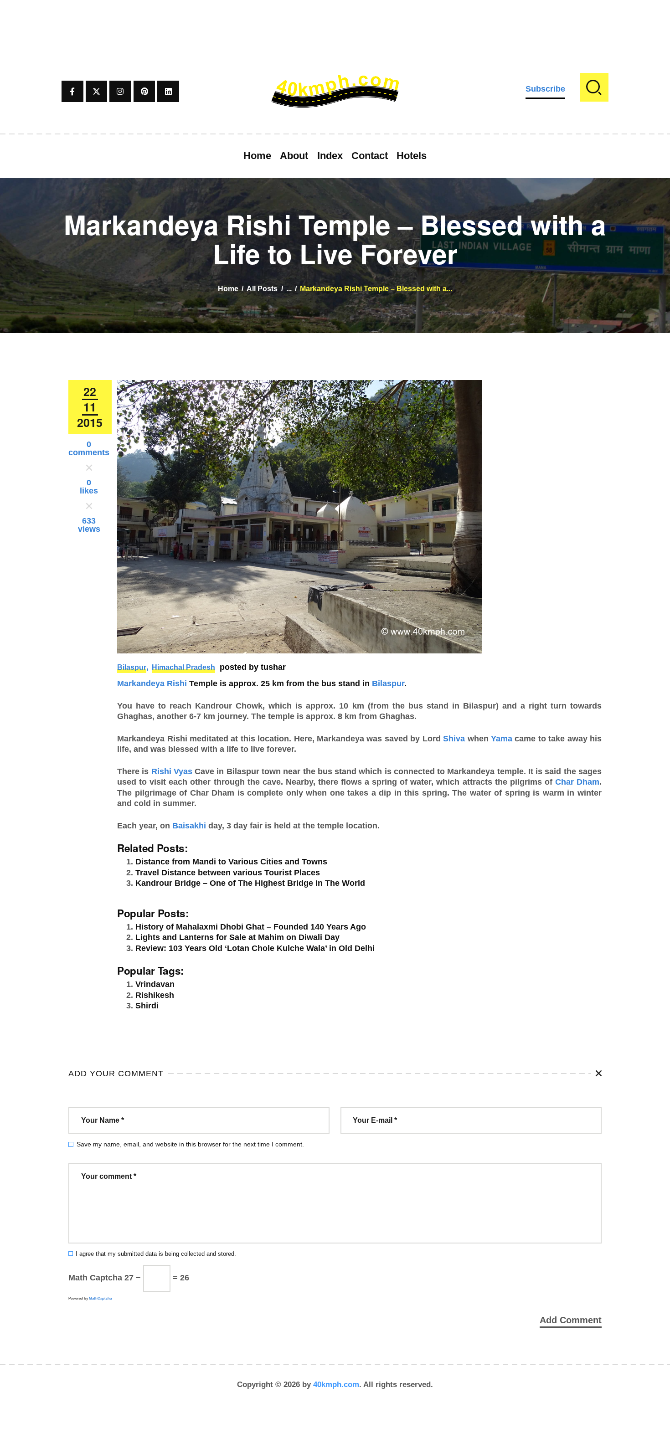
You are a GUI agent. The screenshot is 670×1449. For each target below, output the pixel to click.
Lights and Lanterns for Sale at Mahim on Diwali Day (237, 937)
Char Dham (577, 781)
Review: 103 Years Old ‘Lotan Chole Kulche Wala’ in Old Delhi (255, 948)
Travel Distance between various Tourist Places (227, 872)
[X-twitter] (97, 92)
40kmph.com (336, 1384)
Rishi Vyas (171, 771)
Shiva (454, 738)
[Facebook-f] (72, 92)
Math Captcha (95, 1277)
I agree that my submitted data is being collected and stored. (156, 1254)
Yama (501, 738)
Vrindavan (155, 984)
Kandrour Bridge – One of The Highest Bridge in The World (250, 883)
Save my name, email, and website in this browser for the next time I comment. (190, 1144)
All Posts (262, 289)
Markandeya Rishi (152, 683)
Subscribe (545, 88)
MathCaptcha (100, 1298)
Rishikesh (154, 995)
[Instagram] (120, 92)
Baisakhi (189, 825)
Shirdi (147, 1005)
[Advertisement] (335, 20)
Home (228, 289)
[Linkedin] (168, 92)
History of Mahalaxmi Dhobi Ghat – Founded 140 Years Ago (250, 926)
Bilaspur (131, 667)
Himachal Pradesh (183, 667)
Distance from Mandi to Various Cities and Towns (231, 861)
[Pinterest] (144, 92)
